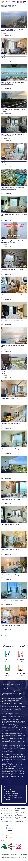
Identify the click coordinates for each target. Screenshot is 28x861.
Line (9, 835)
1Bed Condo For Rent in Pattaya (10, 524)
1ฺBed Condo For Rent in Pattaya (10, 549)
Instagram (10, 832)
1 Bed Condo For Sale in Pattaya (10, 398)
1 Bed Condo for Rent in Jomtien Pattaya (12, 295)
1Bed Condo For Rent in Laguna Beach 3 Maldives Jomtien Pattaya (12, 188)
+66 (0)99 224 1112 (7, 815)
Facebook (10, 828)
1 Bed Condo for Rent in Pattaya (10, 423)
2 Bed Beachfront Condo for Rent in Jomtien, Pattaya (14, 56)
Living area (22, 26)
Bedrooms (16, 53)
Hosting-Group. (17, 857)
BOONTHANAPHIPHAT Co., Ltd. (16, 854)
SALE (5, 661)
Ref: (1, 26)
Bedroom (16, 26)
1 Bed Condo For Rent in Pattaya (10, 575)
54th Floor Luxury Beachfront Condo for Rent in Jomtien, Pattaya (12, 241)
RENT (9, 661)
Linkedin (10, 834)
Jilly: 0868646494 (7, 817)
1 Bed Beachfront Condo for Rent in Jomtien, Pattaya (14, 161)
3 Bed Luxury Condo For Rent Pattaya (12, 600)
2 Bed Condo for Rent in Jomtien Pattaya (12, 320)
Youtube (10, 837)
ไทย (21, 2)
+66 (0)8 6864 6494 (7, 813)
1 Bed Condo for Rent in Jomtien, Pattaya (13, 109)
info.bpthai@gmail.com (6, 821)
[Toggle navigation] (24, 2)
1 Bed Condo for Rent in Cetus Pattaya (12, 269)
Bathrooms (19, 26)
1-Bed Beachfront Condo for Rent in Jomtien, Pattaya (14, 214)
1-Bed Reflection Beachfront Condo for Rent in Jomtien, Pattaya (12, 30)
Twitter (10, 830)
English (18, 2)
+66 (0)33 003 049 (7, 811)
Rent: (2, 35)
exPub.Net (14, 859)
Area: (2, 33)
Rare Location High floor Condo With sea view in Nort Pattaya (12, 83)
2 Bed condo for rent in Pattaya (10, 474)
